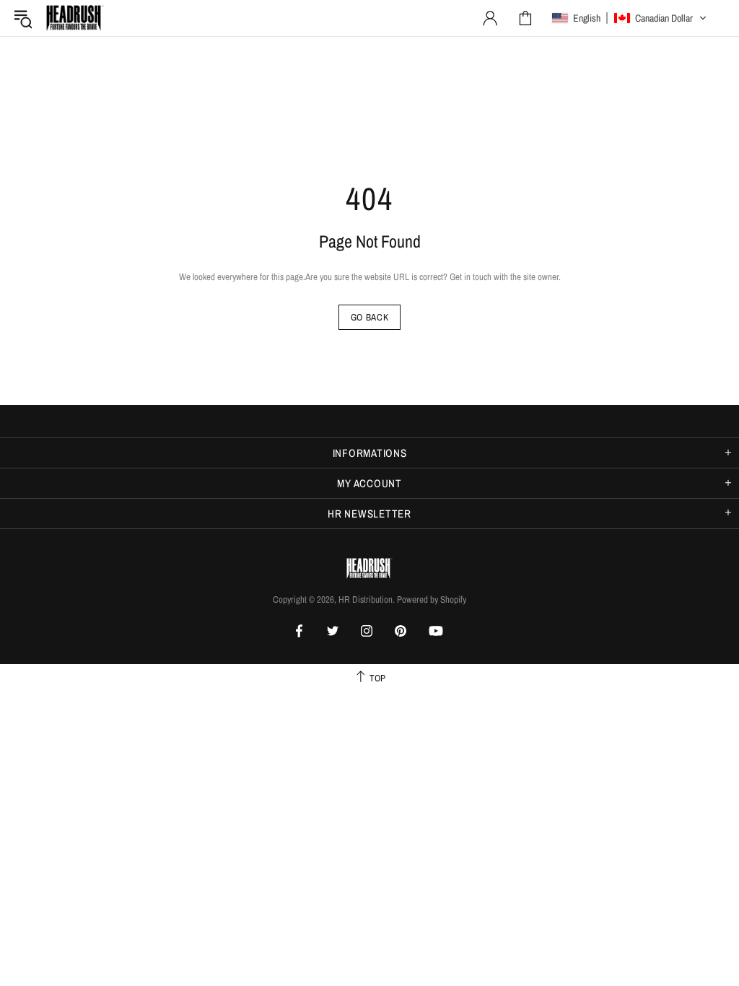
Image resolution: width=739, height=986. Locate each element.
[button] (629, 18)
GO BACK (370, 317)
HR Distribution (75, 18)
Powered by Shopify (431, 599)
